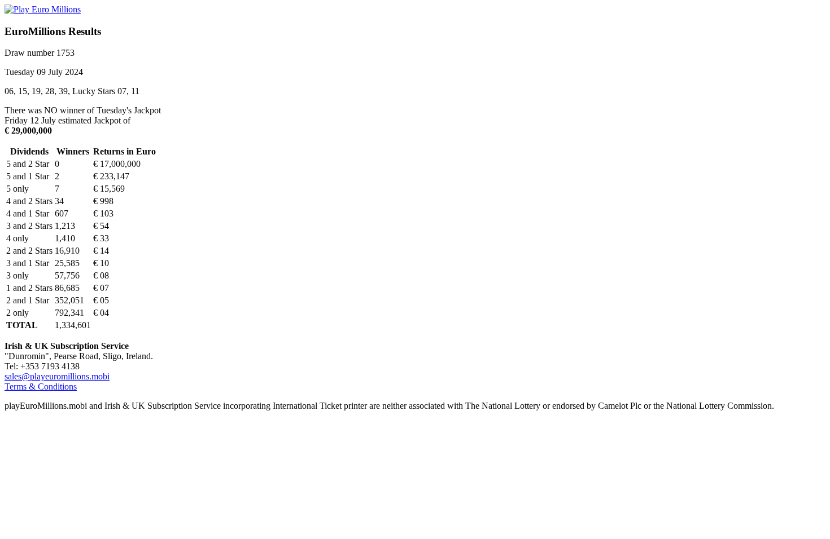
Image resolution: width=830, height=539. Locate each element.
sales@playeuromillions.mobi (57, 376)
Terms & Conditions (41, 386)
